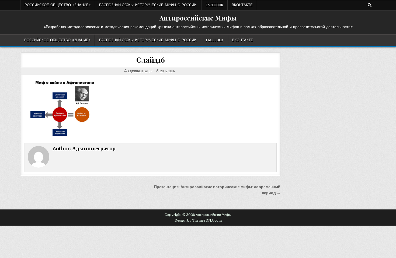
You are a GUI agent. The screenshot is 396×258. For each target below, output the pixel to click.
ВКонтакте (242, 5)
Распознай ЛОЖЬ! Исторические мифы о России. (148, 5)
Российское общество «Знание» (58, 5)
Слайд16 (150, 59)
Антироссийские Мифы (198, 17)
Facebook (214, 5)
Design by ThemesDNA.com (198, 220)
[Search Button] (369, 5)
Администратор (140, 71)
